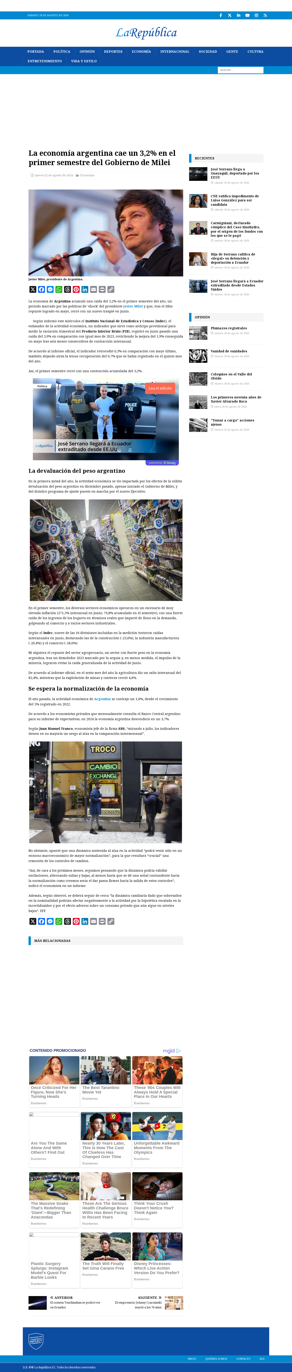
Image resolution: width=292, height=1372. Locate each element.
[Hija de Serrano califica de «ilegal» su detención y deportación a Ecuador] (198, 259)
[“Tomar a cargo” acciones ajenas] (198, 425)
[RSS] (265, 15)
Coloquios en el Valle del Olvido (231, 376)
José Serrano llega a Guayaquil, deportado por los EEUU (235, 173)
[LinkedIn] (238, 15)
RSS (262, 1358)
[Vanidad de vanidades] (198, 356)
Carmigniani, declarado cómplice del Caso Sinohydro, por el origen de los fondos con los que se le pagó (237, 229)
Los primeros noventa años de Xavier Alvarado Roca (236, 399)
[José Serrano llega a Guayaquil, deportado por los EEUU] (198, 174)
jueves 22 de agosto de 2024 (54, 175)
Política (61, 51)
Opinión (87, 51)
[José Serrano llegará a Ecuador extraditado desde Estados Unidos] (198, 286)
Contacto (243, 1358)
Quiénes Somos (216, 1358)
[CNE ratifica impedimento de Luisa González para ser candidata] (198, 201)
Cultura (255, 51)
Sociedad (208, 51)
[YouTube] (247, 15)
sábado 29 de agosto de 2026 (231, 182)
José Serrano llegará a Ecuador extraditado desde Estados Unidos (237, 285)
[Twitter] (230, 15)
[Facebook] (221, 15)
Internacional (175, 51)
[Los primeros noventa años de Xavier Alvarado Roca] (198, 402)
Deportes (113, 51)
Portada (35, 51)
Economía (141, 51)
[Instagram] (256, 15)
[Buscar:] (240, 70)
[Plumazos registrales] (198, 333)
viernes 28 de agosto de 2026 (231, 240)
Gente (232, 51)
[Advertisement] (146, 108)
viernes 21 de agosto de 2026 (231, 429)
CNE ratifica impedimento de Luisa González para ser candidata (235, 200)
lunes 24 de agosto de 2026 (230, 406)
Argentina (102, 699)
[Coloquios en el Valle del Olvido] (198, 379)
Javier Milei (133, 306)
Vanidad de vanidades (229, 351)
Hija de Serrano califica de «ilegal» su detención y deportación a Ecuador (233, 258)
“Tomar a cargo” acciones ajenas (232, 422)
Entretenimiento (45, 61)
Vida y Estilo (84, 61)
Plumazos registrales (229, 328)
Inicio (192, 1358)
